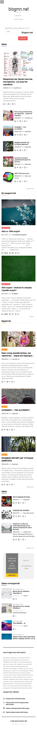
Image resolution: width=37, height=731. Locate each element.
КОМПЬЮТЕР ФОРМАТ (21, 510)
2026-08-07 (17, 118)
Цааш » (32, 316)
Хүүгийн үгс (17, 88)
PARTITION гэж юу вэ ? (22, 173)
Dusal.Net (23, 721)
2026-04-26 (16, 532)
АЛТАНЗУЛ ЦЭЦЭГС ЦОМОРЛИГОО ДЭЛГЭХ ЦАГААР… (22, 160)
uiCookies (22, 724)
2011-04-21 (5, 293)
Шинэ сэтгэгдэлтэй (11, 583)
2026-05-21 (16, 499)
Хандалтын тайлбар (11, 692)
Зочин (25, 595)
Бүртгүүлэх (18, 19)
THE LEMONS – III (19, 623)
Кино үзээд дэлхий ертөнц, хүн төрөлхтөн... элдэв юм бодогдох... (23, 113)
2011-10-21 (5, 235)
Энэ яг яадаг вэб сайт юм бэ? (14, 652)
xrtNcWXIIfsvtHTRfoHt (19, 613)
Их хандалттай (9, 193)
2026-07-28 (17, 131)
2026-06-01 (17, 164)
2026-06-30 (17, 147)
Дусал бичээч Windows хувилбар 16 (21, 592)
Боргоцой (28, 131)
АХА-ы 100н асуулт (11, 231)
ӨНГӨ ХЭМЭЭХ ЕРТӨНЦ (21, 497)
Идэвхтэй (6, 321)
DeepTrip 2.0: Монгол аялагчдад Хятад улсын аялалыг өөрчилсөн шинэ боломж (22, 526)
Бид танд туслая (28, 513)
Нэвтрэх (18, 15)
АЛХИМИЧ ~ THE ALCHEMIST (16, 410)
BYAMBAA (15, 293)
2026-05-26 (17, 176)
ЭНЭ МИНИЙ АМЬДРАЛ (19, 235)
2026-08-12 (6, 88)
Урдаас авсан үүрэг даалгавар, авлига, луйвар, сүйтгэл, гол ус (24, 637)
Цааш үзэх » (30, 188)
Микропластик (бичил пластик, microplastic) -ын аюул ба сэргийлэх (18, 82)
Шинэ (4, 44)
